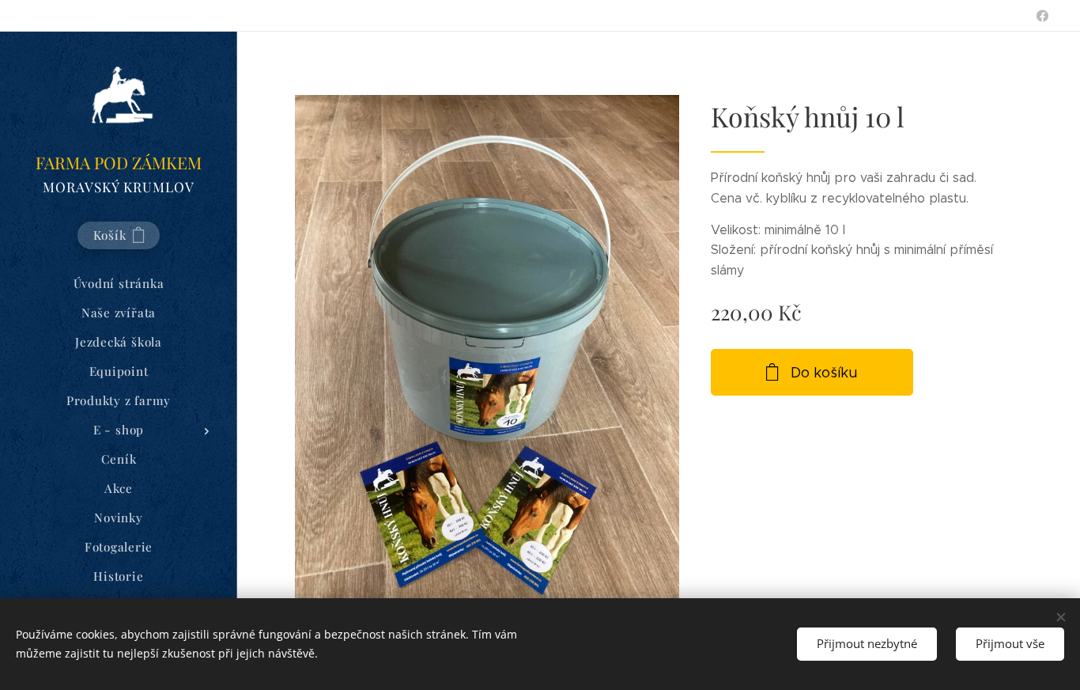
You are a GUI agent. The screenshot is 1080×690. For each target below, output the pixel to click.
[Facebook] (1042, 15)
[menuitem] (118, 284)
